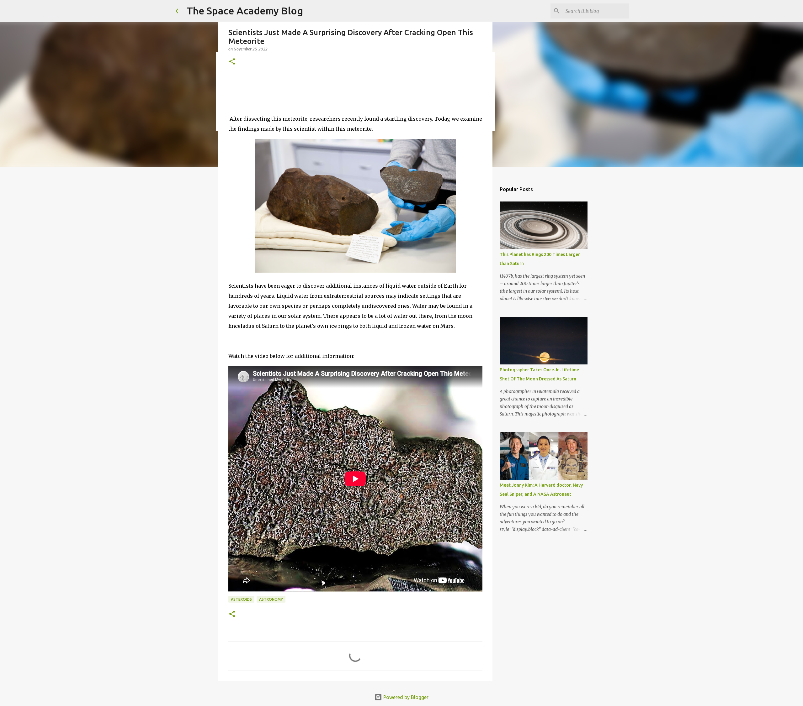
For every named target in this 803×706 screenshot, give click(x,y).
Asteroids (241, 599)
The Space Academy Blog (245, 10)
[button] (232, 62)
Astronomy (271, 599)
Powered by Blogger (405, 697)
